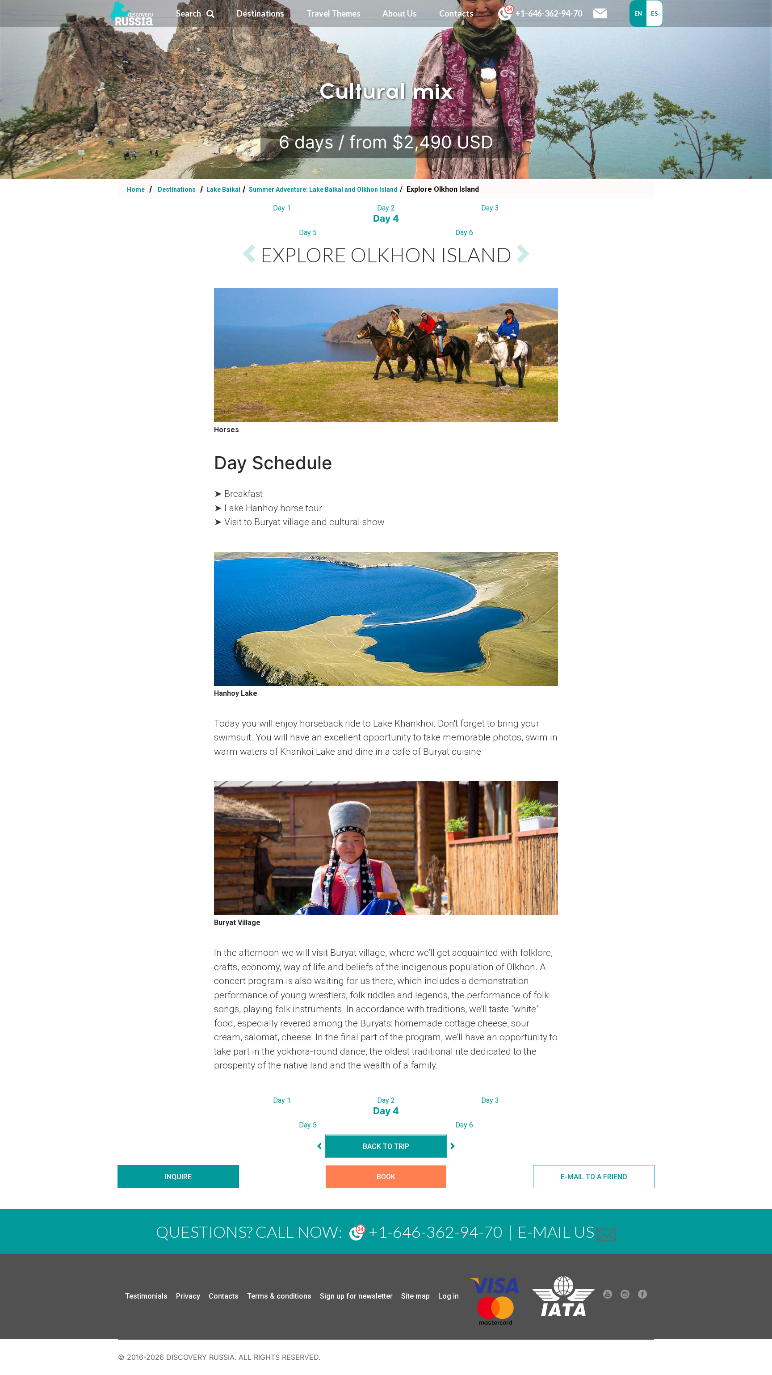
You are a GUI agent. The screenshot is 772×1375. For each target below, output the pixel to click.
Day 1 (282, 208)
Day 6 (464, 232)
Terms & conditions (279, 1296)
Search (188, 13)
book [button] (386, 1177)
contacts (456, 13)
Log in (448, 1296)
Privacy (188, 1296)
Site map (415, 1296)
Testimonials (146, 1296)
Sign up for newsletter (356, 1296)
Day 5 (308, 232)
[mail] (606, 1231)
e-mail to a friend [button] (594, 1177)
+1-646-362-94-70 (548, 13)
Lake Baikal (222, 189)
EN (638, 13)
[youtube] (607, 1296)
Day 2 (386, 208)
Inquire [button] (178, 1177)
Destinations (176, 189)
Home (136, 189)
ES (654, 13)
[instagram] (625, 1296)
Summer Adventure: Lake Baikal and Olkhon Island (323, 189)
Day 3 (490, 208)
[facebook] (642, 1296)
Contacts (224, 1296)
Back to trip (386, 1146)
